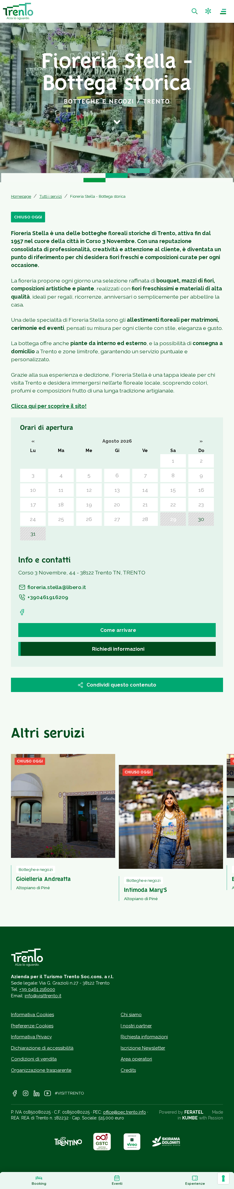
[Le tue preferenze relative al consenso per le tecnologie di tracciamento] (223, 1178)
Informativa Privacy (31, 1037)
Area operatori (136, 1059)
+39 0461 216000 (37, 989)
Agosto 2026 (117, 441)
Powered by (181, 1112)
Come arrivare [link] (118, 630)
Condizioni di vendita (34, 1059)
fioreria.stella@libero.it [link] (56, 587)
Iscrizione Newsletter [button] (143, 1048)
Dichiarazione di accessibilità (42, 1048)
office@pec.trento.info (124, 1112)
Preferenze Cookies (32, 1026)
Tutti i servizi (50, 196)
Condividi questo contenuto (121, 685)
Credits (128, 1070)
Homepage (21, 196)
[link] (195, 11)
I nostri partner (136, 1026)
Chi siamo (131, 1014)
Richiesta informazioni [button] (144, 1037)
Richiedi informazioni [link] (118, 649)
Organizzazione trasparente (41, 1070)
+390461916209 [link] (47, 597)
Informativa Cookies (32, 1014)
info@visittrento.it (43, 996)
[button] (209, 11)
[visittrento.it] (18, 11)
